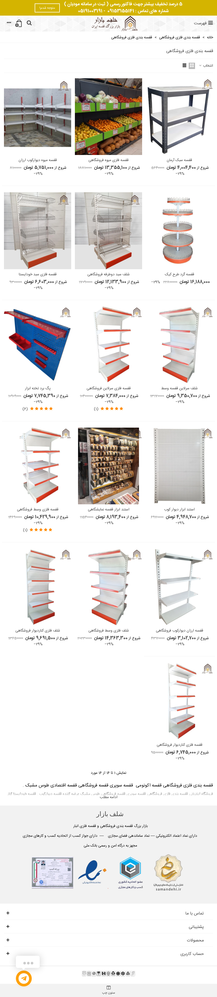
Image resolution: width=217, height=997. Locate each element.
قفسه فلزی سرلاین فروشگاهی (109, 388)
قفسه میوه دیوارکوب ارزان (38, 160)
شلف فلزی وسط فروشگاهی (108, 631)
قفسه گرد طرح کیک (179, 274)
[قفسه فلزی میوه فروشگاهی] (108, 116)
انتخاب (207, 66)
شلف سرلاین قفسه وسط (179, 388)
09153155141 (120, 11)
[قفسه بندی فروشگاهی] (114, 23)
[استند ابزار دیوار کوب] (179, 466)
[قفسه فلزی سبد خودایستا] (37, 230)
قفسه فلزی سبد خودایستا (38, 274)
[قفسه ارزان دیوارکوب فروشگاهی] (179, 587)
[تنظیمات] (9, 24)
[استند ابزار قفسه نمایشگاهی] (108, 466)
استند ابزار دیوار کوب (179, 510)
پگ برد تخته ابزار (38, 388)
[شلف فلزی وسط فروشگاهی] (108, 587)
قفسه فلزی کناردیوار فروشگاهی (179, 745)
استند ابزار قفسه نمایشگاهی (108, 510)
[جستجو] (29, 24)
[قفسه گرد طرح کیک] (179, 230)
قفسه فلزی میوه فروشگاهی (108, 160)
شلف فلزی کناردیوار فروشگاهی (37, 631)
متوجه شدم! (47, 8)
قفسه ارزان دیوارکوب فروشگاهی (179, 631)
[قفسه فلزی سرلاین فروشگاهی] (108, 345)
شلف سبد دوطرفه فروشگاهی (108, 274)
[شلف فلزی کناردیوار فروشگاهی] (37, 587)
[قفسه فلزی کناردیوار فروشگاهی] (179, 701)
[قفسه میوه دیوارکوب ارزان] (37, 116)
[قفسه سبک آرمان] (179, 116)
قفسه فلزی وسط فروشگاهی (37, 510)
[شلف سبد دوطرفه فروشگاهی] (108, 230)
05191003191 (90, 11)
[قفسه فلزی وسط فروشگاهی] (37, 466)
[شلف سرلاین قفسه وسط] (179, 345)
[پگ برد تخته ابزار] (37, 345)
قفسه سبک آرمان (179, 160)
